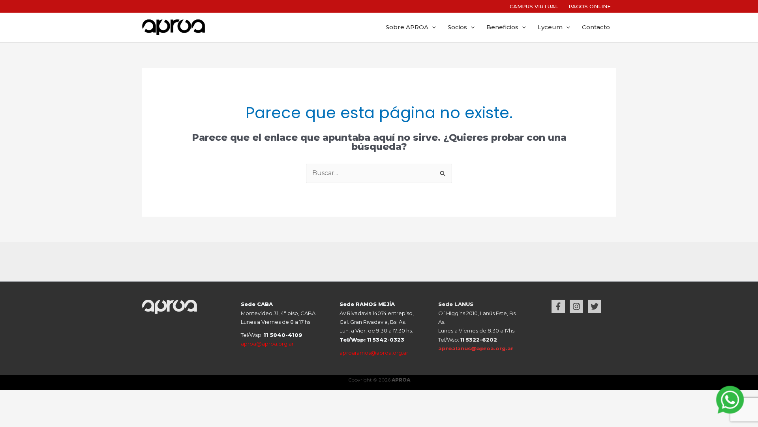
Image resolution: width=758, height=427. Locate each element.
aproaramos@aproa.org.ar (374, 353)
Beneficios (502, 27)
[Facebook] (558, 306)
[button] (432, 27)
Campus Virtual (534, 6)
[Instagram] (576, 306)
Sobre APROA (407, 27)
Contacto (596, 27)
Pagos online (589, 6)
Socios (457, 27)
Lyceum (550, 27)
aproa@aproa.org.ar (267, 343)
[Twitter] (594, 306)
